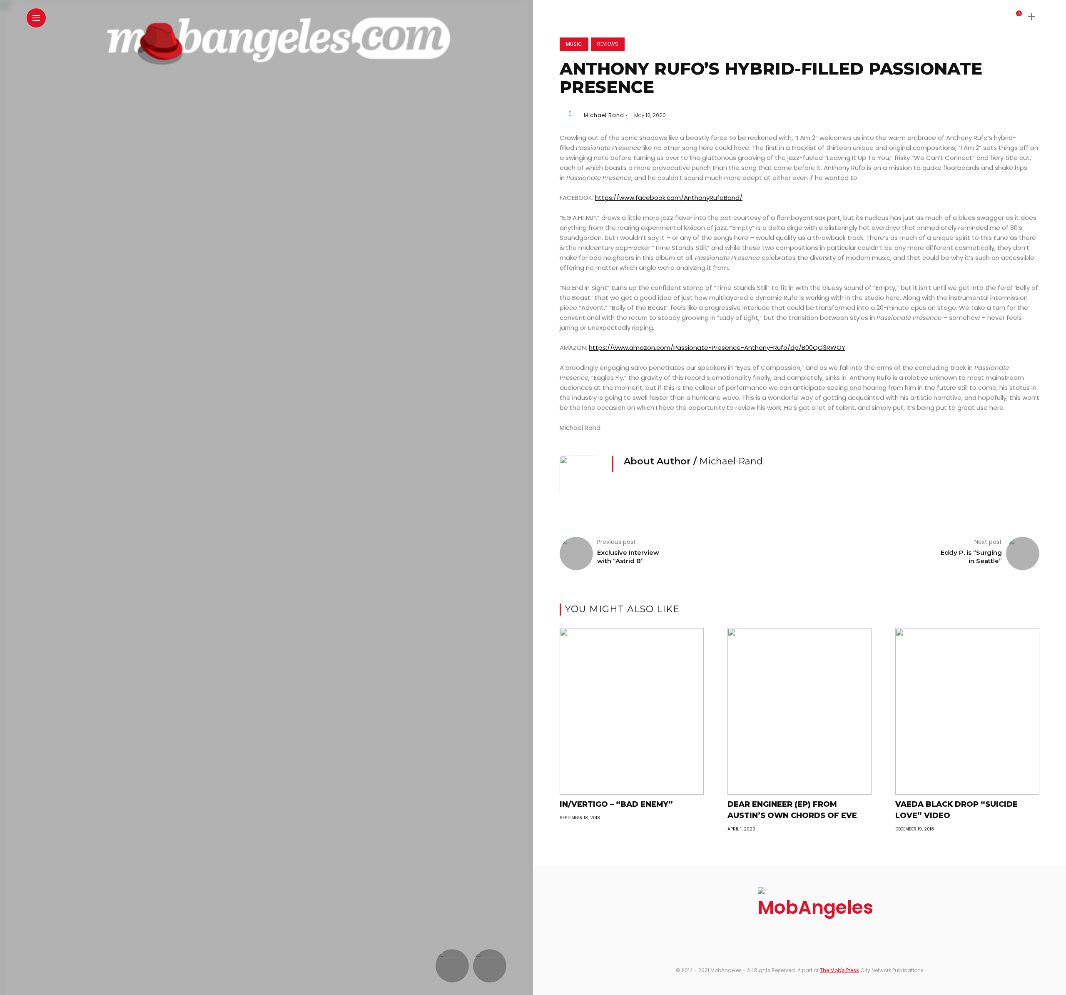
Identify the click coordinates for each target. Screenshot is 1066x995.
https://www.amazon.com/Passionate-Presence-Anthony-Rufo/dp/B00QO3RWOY (717, 347)
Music (574, 43)
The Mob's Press (839, 970)
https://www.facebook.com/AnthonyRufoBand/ (668, 197)
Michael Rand (604, 115)
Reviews (607, 43)
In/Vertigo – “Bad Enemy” (616, 804)
